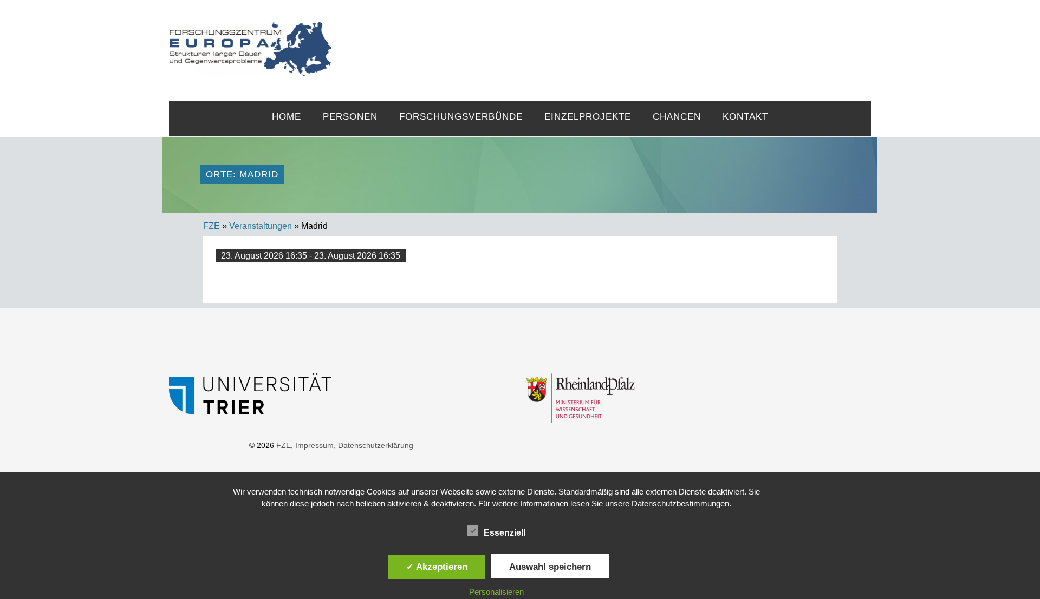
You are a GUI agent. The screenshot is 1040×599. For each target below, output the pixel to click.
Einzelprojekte (587, 116)
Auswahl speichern (550, 566)
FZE (601, 39)
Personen (350, 116)
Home (286, 116)
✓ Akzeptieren (436, 566)
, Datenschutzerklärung (373, 445)
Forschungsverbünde (461, 116)
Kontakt (745, 116)
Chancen (677, 116)
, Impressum (312, 445)
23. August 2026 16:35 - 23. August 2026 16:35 (310, 255)
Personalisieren (496, 591)
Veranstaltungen (260, 226)
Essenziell (504, 532)
